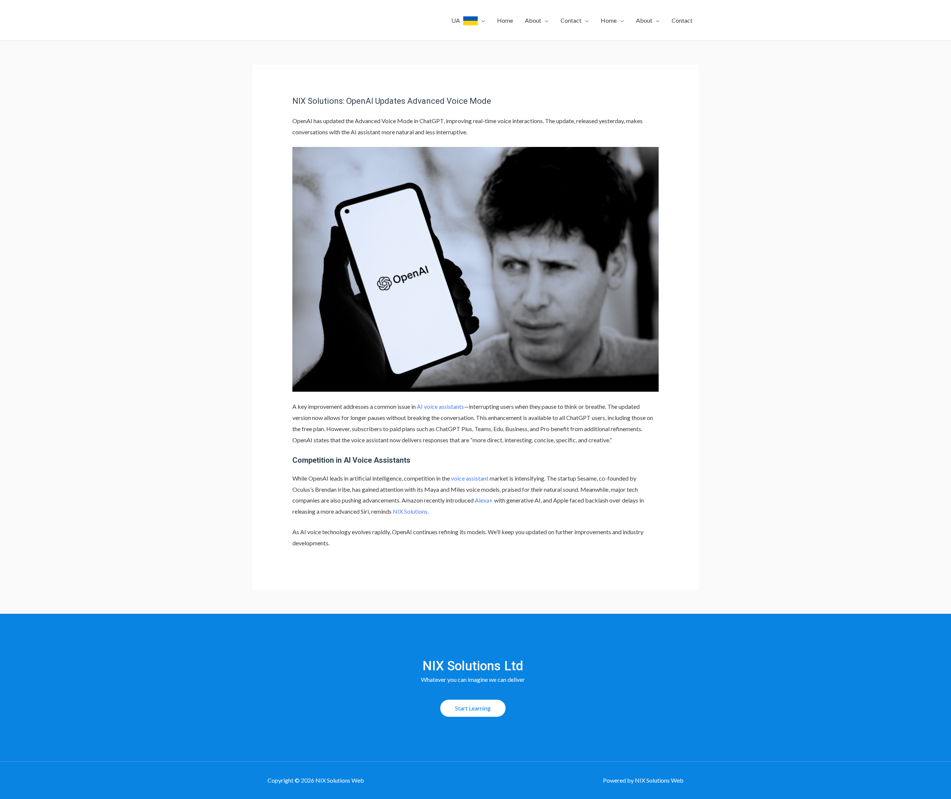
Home (505, 20)
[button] (473, 708)
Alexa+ (484, 500)
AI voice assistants (440, 406)
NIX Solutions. (411, 511)
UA (457, 20)
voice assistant (470, 478)
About (533, 20)
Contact (571, 20)
